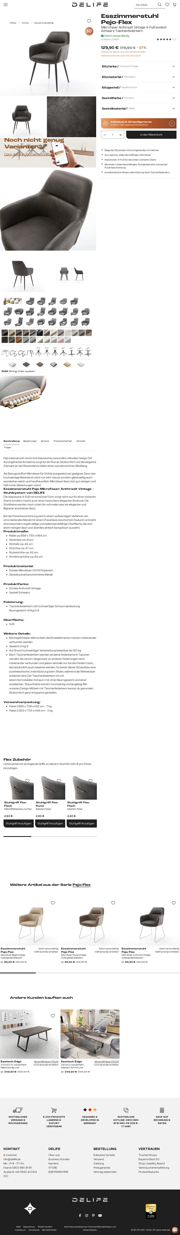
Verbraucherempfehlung (154, 1167)
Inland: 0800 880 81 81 (18, 1167)
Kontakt (12, 1149)
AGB (18, 1227)
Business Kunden (59, 1159)
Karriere (54, 1163)
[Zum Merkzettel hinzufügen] (89, 21)
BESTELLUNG (105, 1149)
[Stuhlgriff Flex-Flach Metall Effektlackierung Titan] (19, 787)
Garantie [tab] (80, 441)
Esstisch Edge (11, 1061)
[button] (90, 1164)
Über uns (54, 1155)
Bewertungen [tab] (30, 441)
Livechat (11, 1155)
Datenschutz (29, 1227)
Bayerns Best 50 (149, 1159)
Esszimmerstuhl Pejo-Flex (13, 950)
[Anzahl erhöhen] (120, 135)
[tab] (12, 441)
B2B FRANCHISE (58, 1172)
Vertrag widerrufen (105, 1172)
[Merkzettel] (167, 4)
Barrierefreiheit (49, 1230)
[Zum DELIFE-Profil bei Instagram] (87, 1216)
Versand (99, 1159)
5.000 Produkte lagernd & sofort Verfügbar (54, 1122)
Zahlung (99, 1163)
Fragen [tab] (7, 447)
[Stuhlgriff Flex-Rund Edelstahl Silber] (50, 787)
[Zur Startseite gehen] (90, 4)
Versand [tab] (45, 441)
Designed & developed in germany (90, 1120)
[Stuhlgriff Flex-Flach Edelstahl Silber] (82, 787)
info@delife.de (12, 1159)
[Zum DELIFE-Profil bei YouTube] (100, 1216)
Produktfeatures (149, 1172)
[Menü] (6, 4)
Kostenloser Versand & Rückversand (18, 1120)
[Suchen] (159, 4)
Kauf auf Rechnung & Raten (162, 1120)
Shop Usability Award (152, 1163)
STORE (53, 1167)
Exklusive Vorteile (104, 1155)
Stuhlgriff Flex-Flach (15, 804)
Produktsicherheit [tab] (63, 441)
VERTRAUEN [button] (149, 1149)
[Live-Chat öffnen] (175, 1230)
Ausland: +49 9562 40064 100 (20, 1174)
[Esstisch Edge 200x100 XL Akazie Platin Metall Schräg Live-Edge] (29, 1034)
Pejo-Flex (82, 885)
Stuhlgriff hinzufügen (18, 823)
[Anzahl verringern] (104, 135)
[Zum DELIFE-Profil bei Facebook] (80, 1216)
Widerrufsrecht (45, 1227)
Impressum (20, 1230)
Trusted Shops (148, 1155)
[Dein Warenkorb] (174, 4)
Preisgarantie (102, 1167)
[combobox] (144, 4)
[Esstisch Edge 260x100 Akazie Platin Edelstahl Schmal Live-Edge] (90, 1034)
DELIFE (54, 1149)
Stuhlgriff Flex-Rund (47, 804)
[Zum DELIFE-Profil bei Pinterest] (93, 1216)
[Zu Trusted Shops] (151, 1211)
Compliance (34, 1230)
